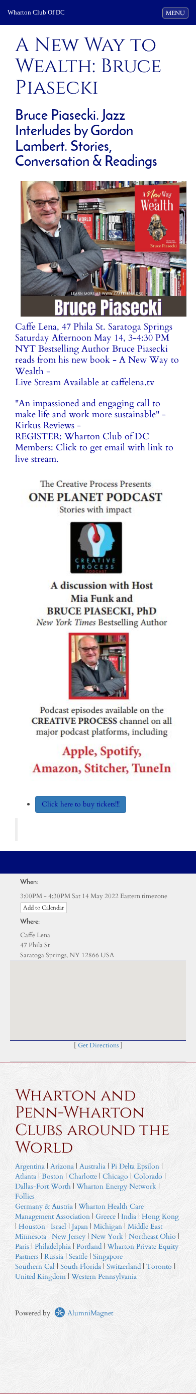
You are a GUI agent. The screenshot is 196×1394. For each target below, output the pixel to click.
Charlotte (83, 1176)
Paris (22, 1246)
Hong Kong (160, 1216)
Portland (89, 1246)
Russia (53, 1256)
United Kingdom (40, 1276)
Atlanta (25, 1176)
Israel (58, 1226)
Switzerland (124, 1266)
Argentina (30, 1166)
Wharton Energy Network (116, 1186)
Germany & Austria (44, 1206)
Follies (25, 1196)
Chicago (115, 1176)
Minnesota (30, 1236)
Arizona (62, 1166)
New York (107, 1236)
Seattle (78, 1256)
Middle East (145, 1226)
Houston (32, 1226)
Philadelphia (53, 1246)
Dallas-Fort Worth (43, 1186)
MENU (176, 13)
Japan (80, 1226)
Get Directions (98, 1045)
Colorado (148, 1176)
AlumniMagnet (89, 1313)
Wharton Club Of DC (36, 12)
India (128, 1216)
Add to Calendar (43, 908)
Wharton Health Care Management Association (79, 1211)
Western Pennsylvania (104, 1276)
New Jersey (69, 1236)
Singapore (108, 1256)
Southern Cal (35, 1266)
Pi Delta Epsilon (135, 1166)
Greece (105, 1216)
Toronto (159, 1266)
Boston (52, 1176)
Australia (92, 1166)
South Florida (80, 1266)
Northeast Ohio (152, 1236)
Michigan (107, 1226)
